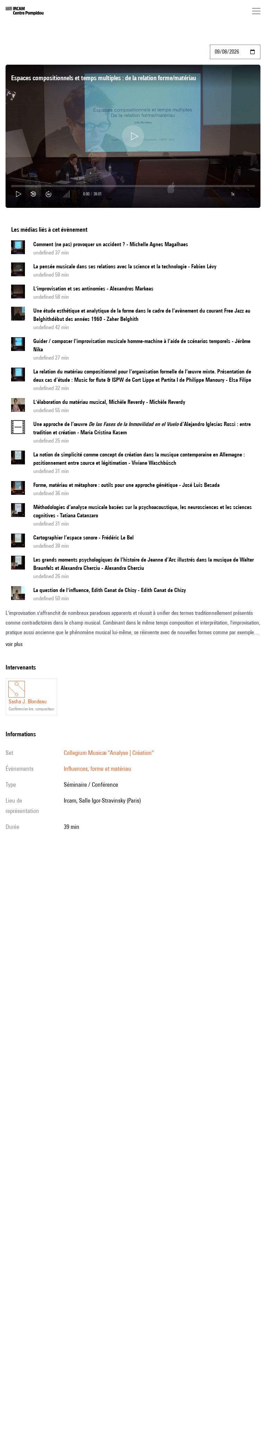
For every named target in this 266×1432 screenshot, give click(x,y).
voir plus (14, 644)
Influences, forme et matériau (97, 768)
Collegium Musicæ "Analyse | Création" (109, 752)
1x (232, 193)
